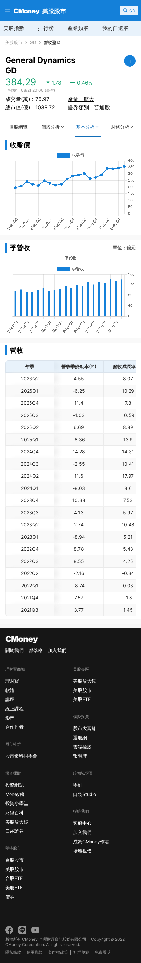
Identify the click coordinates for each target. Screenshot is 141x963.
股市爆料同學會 (21, 756)
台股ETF (14, 878)
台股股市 (14, 860)
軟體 (9, 690)
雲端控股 (82, 746)
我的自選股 (115, 28)
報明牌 (80, 756)
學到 (77, 785)
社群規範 (81, 952)
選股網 (80, 737)
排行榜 (46, 28)
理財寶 (12, 681)
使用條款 (34, 952)
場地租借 (82, 850)
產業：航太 (81, 99)
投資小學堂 (16, 803)
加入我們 (57, 650)
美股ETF (14, 887)
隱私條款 (13, 952)
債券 (9, 897)
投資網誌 (14, 785)
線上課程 (14, 708)
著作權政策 (58, 952)
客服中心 (82, 823)
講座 (9, 699)
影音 (9, 718)
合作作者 (14, 727)
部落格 (36, 650)
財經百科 (14, 812)
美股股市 (13, 42)
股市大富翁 (84, 728)
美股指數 (13, 28)
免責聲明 (103, 952)
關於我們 (14, 650)
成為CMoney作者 (91, 841)
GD (33, 42)
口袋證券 (14, 831)
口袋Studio (84, 794)
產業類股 (78, 28)
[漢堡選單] (7, 10)
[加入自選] (130, 61)
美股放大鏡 (16, 821)
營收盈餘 (52, 42)
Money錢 (14, 794)
